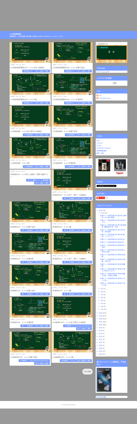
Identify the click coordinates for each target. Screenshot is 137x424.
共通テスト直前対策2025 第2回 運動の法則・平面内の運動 (112, 274)
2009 (101, 345)
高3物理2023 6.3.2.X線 (61, 227)
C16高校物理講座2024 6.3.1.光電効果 (67, 99)
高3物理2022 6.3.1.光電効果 (21, 322)
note (98, 140)
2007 (101, 351)
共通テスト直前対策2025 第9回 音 (112, 242)
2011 (101, 339)
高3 (65, 262)
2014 (101, 333)
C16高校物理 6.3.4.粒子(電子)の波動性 (26, 131)
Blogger (73, 404)
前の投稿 (87, 372)
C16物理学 (68, 326)
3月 (102, 306)
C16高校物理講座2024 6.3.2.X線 (23, 99)
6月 (102, 297)
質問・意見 (100, 153)
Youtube (99, 143)
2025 (101, 210)
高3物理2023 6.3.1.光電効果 (21, 259)
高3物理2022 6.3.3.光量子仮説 (22, 291)
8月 (102, 291)
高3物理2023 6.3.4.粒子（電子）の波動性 (69, 195)
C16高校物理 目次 (102, 44)
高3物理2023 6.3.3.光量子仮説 (22, 227)
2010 (101, 342)
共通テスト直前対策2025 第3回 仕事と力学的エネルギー (112, 270)
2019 (101, 327)
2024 (101, 313)
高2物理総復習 (101, 151)
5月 (102, 300)
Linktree (56, 29)
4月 (102, 303)
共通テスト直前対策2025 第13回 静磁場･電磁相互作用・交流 (113, 226)
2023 (101, 316)
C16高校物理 (15, 29)
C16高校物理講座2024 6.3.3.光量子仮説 (68, 68)
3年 (29, 180)
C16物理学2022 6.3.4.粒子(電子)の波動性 (69, 322)
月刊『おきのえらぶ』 (42, 29)
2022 (101, 319)
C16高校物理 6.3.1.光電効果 (64, 163)
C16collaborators (104, 98)
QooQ (72, 412)
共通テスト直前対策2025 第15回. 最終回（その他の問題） (113, 216)
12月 (102, 213)
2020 (101, 325)
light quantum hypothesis (39, 360)
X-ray (73, 360)
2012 (101, 336)
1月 (102, 309)
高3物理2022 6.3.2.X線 (61, 291)
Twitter (98, 145)
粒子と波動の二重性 (42, 71)
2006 (101, 354)
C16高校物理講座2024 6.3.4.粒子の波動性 (27, 68)
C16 (99, 95)
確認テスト (36, 180)
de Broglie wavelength (82, 326)
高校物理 (45, 180)
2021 (101, 322)
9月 (102, 288)
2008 (101, 348)
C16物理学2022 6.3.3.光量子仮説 (23, 357)
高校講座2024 (28, 71)
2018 (101, 330)
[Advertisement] (60, 14)
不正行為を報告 (101, 397)
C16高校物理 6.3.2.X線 (19, 163)
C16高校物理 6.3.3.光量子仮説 (64, 131)
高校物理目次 (26, 29)
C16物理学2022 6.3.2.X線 (63, 357)
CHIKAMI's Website (103, 148)
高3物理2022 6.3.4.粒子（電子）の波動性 (69, 259)
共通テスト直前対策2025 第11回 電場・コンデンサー (112, 235)
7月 (102, 294)
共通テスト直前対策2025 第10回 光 (112, 239)
